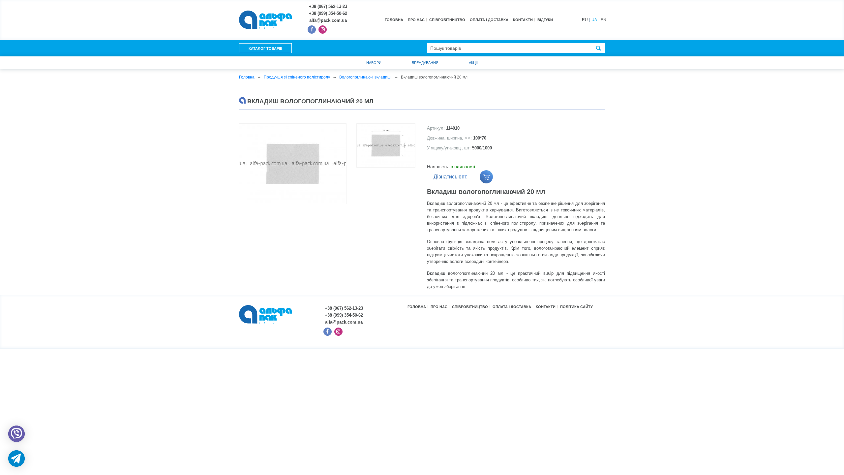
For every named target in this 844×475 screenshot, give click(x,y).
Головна (394, 19)
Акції (473, 63)
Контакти (523, 19)
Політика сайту (576, 306)
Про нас (416, 19)
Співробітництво (447, 19)
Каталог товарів (266, 48)
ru (585, 20)
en (603, 20)
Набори (373, 63)
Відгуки (545, 19)
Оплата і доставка (489, 19)
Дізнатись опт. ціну (450, 178)
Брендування (425, 63)
